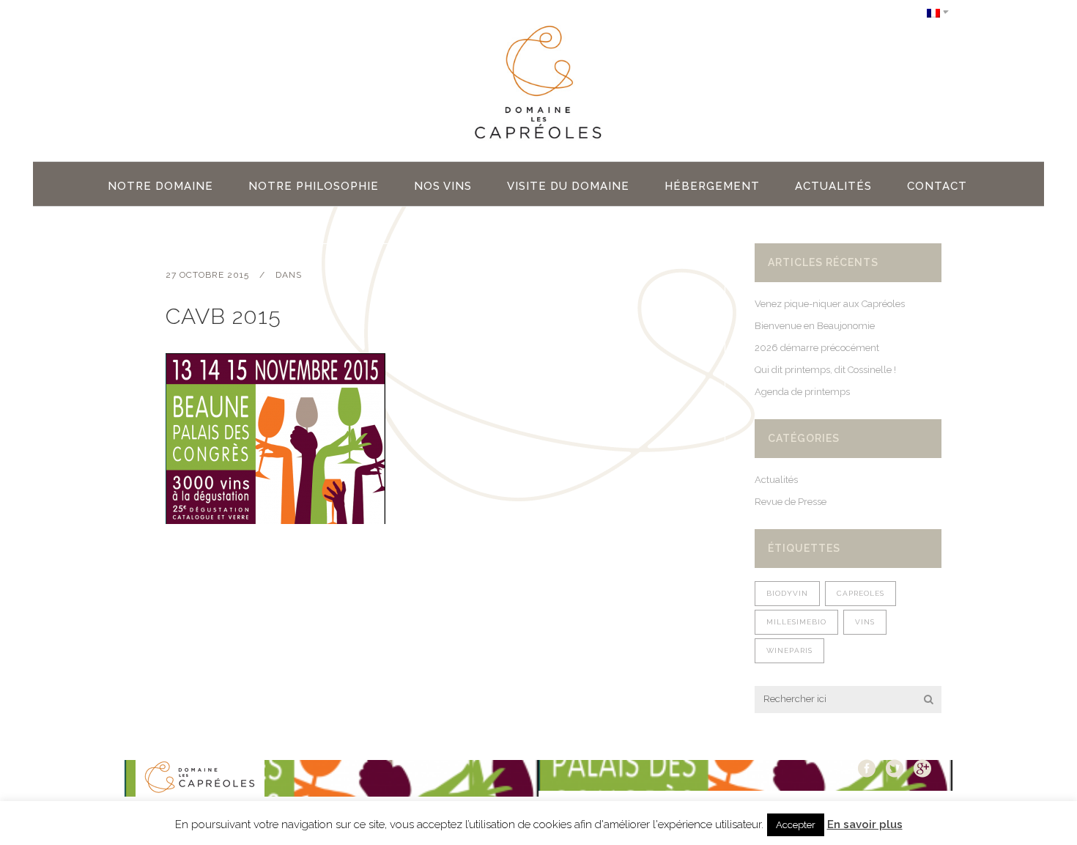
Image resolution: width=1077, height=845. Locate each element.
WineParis (789, 650)
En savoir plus (865, 824)
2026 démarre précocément (817, 347)
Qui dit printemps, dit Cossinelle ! (825, 369)
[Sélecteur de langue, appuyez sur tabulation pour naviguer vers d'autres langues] (938, 12)
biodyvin (787, 593)
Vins (865, 622)
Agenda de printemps (802, 391)
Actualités (776, 479)
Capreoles (860, 593)
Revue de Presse (790, 501)
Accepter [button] (795, 824)
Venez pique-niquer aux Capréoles (830, 303)
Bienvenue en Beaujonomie (815, 325)
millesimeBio (796, 622)
